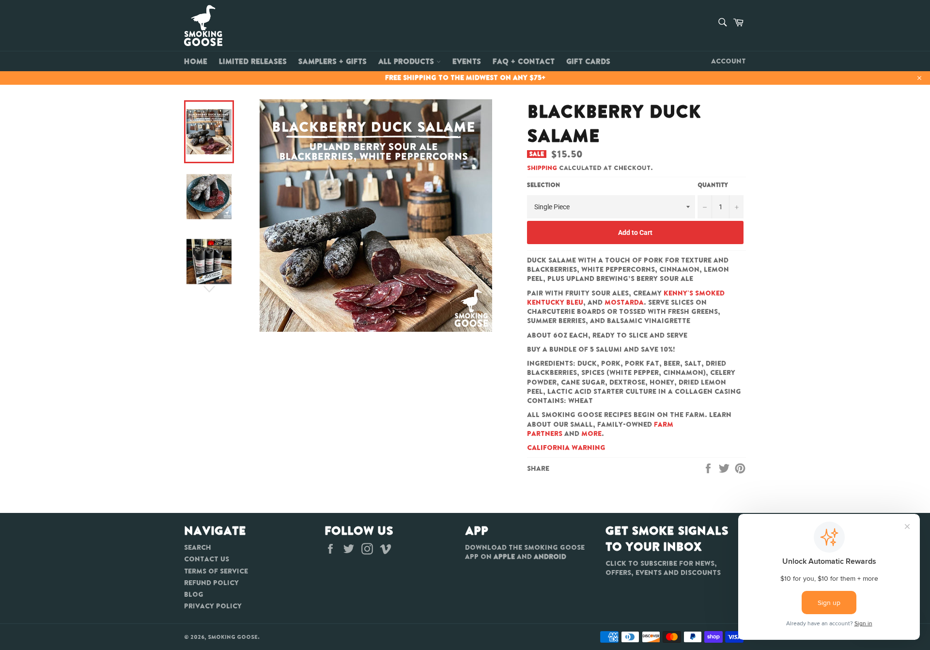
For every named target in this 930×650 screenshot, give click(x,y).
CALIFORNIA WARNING (566, 447)
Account (728, 61)
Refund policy (211, 583)
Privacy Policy (213, 606)
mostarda (624, 302)
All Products (407, 61)
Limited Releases (253, 61)
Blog (193, 594)
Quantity (713, 185)
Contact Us (206, 559)
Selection (543, 185)
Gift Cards (588, 61)
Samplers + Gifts (332, 61)
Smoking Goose (233, 637)
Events (466, 61)
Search (197, 547)
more (591, 433)
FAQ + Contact (524, 61)
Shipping (542, 167)
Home (195, 61)
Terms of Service (216, 571)
